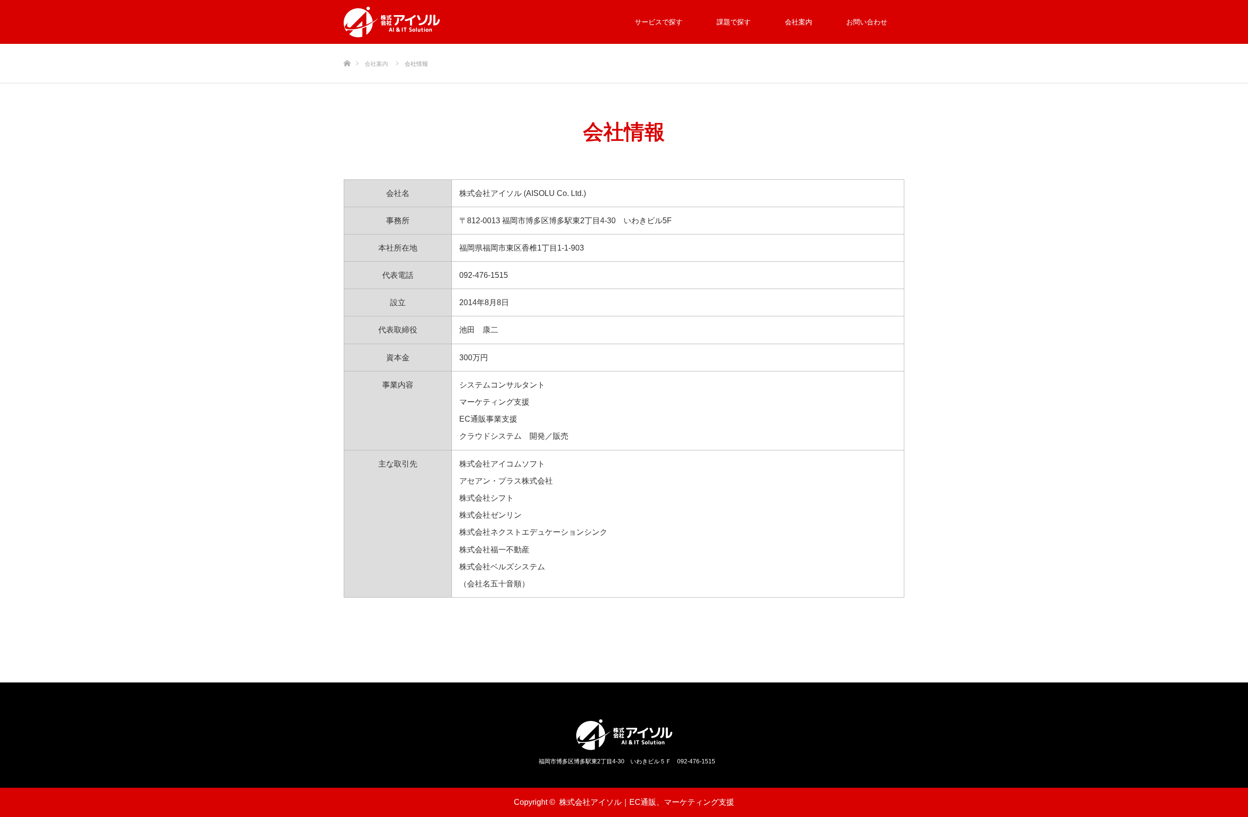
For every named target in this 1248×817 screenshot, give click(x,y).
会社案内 (798, 22)
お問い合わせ (866, 22)
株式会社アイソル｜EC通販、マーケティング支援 (646, 802)
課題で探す (734, 22)
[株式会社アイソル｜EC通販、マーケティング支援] (392, 22)
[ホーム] (347, 47)
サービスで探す (658, 22)
